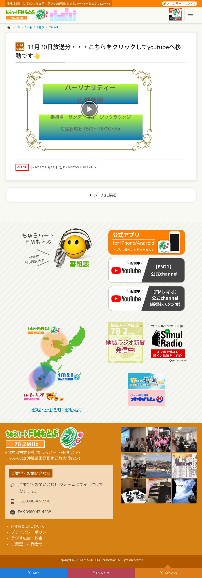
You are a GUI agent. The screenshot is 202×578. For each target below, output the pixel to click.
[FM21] (36, 409)
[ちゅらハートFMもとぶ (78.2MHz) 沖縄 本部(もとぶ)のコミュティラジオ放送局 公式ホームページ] (27, 14)
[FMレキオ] (52, 409)
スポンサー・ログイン (181, 3)
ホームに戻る (105, 195)
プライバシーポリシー (30, 532)
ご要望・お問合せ (27, 543)
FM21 (35, 573)
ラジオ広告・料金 (27, 538)
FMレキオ (102, 573)
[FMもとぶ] (72, 409)
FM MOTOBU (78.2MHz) (79, 167)
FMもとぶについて (28, 526)
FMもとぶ (170, 573)
